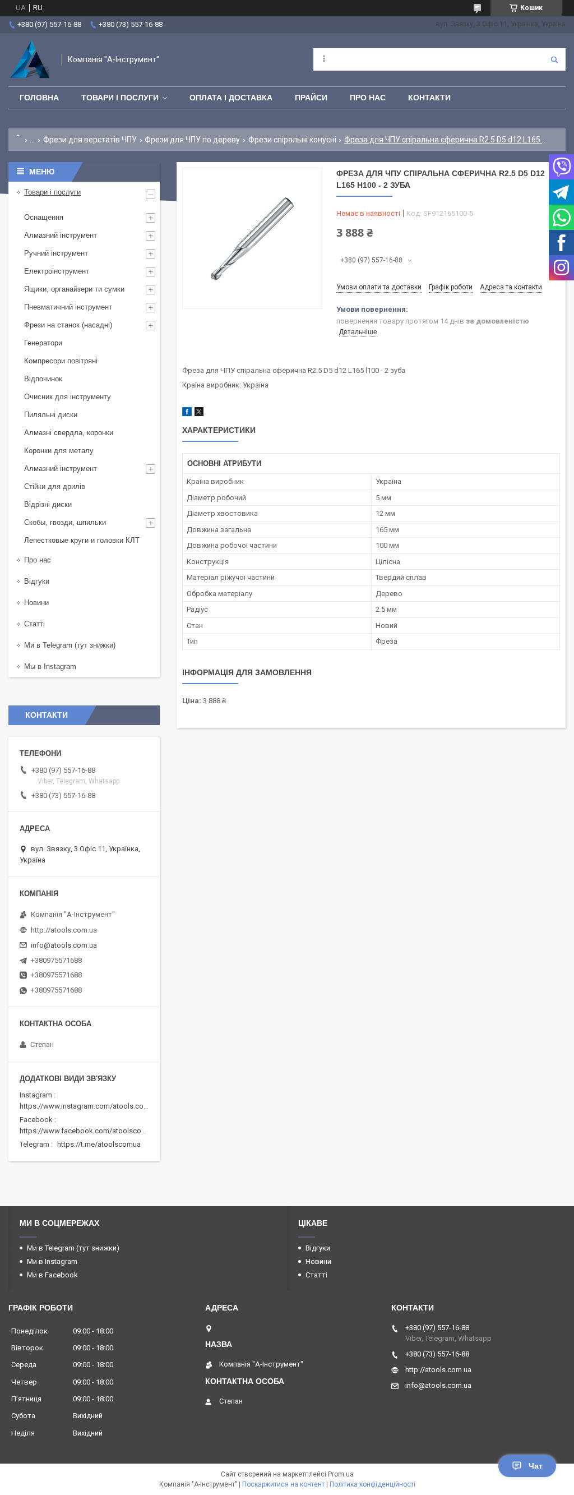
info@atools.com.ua (64, 945)
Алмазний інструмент (60, 235)
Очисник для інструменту (67, 397)
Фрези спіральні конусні (292, 139)
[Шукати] (554, 59)
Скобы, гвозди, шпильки (65, 522)
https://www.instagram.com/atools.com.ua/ (91, 1106)
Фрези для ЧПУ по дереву (192, 139)
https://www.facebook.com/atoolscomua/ (89, 1131)
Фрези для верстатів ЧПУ (90, 139)
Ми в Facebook (52, 1275)
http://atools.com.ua (64, 930)
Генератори (43, 343)
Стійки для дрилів (54, 486)
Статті (34, 624)
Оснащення (43, 217)
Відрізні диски (48, 504)
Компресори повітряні (61, 361)
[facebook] (187, 413)
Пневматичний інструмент (68, 307)
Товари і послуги (120, 97)
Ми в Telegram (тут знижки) (69, 645)
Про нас (368, 97)
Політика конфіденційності (372, 1484)
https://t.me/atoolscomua (99, 1144)
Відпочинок (43, 379)
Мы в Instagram (50, 666)
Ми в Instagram (52, 1261)
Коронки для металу (59, 450)
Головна (39, 97)
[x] (199, 413)
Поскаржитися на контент (283, 1484)
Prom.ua (341, 1474)
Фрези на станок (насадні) (68, 325)
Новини (36, 602)
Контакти (429, 97)
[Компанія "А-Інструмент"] (29, 60)
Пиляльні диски (50, 414)
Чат (536, 1465)
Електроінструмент (56, 271)
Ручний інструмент (56, 253)
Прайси (311, 97)
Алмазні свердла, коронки (68, 432)
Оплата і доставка (230, 97)
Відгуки (36, 581)
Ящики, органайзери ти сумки (74, 289)
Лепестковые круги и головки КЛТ (82, 540)
